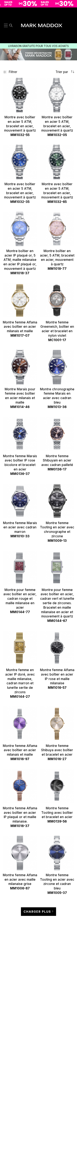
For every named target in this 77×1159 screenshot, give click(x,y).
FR (72, 36)
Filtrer (13, 72)
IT (72, 22)
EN (72, 17)
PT (72, 27)
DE (72, 31)
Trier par (62, 72)
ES (72, 12)
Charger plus (37, 911)
